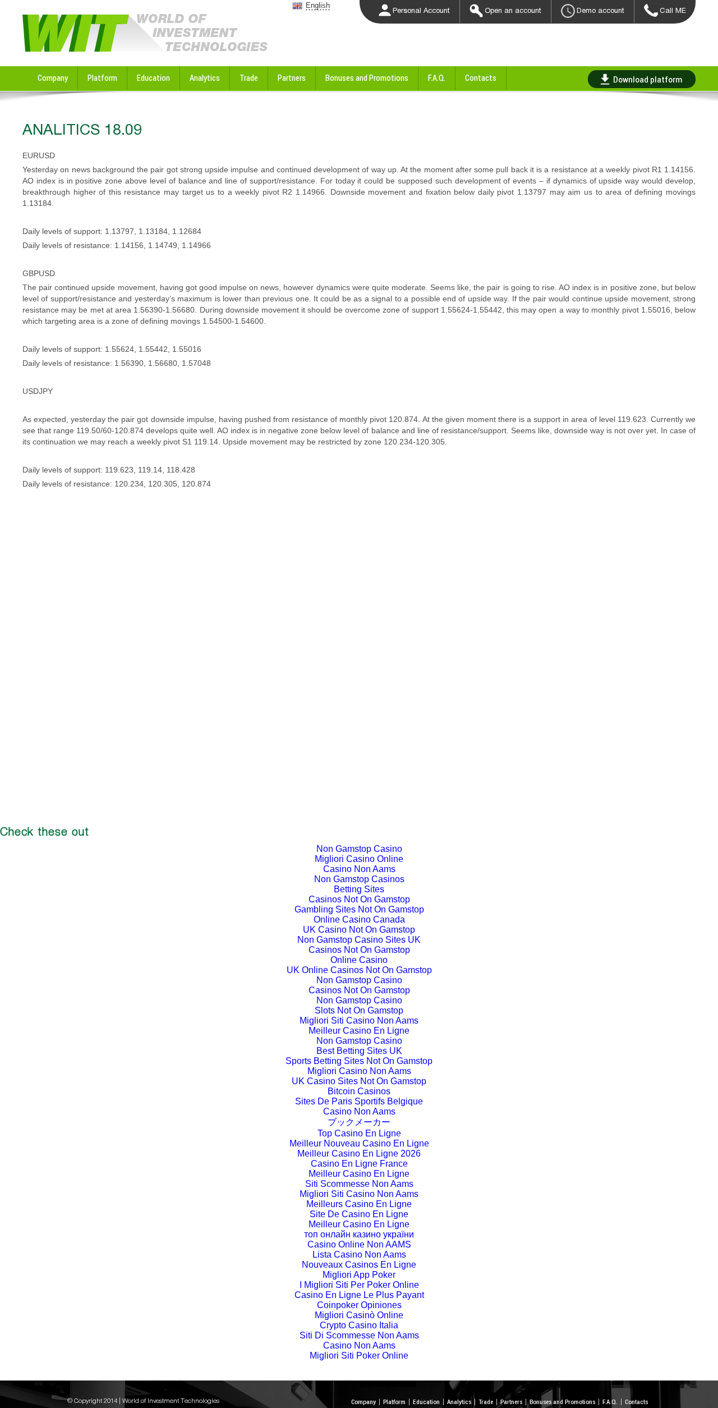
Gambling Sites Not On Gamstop (359, 909)
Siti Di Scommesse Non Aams (359, 1335)
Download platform (647, 79)
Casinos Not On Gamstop (359, 899)
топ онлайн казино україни (359, 1234)
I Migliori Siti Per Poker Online (359, 1285)
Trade (249, 77)
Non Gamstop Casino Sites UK (359, 939)
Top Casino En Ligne (359, 1133)
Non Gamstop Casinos (359, 879)
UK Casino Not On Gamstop (359, 929)
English (318, 5)
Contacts (480, 77)
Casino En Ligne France (359, 1163)
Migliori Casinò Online (359, 1315)
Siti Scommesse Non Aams (359, 1184)
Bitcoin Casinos (359, 1091)
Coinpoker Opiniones (359, 1305)
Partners (292, 77)
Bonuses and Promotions (366, 77)
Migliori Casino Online (359, 859)
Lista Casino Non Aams (359, 1254)
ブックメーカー (359, 1122)
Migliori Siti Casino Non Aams (359, 1020)
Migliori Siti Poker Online (359, 1355)
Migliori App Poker (359, 1274)
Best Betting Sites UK (359, 1051)
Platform (102, 77)
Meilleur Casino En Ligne (359, 1030)
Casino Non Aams (359, 869)
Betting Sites (359, 889)
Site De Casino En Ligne (359, 1214)
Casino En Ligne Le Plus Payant (359, 1295)
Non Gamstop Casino (359, 849)
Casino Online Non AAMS (359, 1244)
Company (53, 77)
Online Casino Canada (359, 919)
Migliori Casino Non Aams (359, 1071)
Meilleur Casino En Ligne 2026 (359, 1153)
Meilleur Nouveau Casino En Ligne (359, 1143)
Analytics (205, 77)
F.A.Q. (436, 77)
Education (153, 77)
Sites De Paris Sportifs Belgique (359, 1101)
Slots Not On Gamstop (359, 1010)
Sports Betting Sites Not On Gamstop (359, 1061)
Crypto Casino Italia (359, 1325)
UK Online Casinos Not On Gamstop (359, 970)
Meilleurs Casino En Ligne (359, 1204)
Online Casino (359, 960)
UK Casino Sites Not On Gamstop (359, 1081)
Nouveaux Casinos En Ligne (359, 1264)
